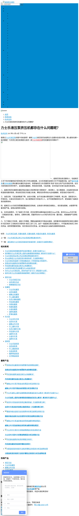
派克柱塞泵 (13, 26)
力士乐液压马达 (15, 13)
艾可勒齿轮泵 (14, 87)
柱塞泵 (7, 21)
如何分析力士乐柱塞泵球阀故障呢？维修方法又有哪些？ (25, 273)
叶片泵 (7, 50)
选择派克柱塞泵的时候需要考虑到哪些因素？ (21, 263)
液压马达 (8, 11)
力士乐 (34, 137)
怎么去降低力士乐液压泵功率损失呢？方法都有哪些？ (24, 258)
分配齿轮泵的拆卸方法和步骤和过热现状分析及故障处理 (25, 453)
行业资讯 (12, 95)
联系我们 (8, 104)
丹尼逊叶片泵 (14, 62)
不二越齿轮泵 (14, 82)
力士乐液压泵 (11, 137)
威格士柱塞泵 (14, 28)
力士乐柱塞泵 (14, 23)
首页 (6, 114)
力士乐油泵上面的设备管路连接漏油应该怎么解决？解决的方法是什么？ (31, 398)
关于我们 (12, 107)
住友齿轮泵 (13, 90)
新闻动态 (8, 92)
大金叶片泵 (13, 70)
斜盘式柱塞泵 (41, 234)
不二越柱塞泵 (14, 30)
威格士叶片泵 (14, 58)
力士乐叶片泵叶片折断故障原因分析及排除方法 (22, 435)
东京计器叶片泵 (15, 67)
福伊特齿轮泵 (14, 85)
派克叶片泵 (13, 55)
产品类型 (8, 102)
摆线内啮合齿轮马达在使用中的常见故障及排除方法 (24, 416)
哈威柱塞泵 (13, 43)
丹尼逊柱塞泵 (14, 38)
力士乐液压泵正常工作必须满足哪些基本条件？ (24, 238)
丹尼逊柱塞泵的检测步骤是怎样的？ (18, 444)
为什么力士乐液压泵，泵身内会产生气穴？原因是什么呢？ (26, 271)
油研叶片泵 (13, 65)
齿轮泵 (7, 75)
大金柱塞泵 (13, 45)
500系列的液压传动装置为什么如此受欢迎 (20, 268)
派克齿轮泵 (13, 80)
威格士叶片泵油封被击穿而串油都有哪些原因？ (22, 425)
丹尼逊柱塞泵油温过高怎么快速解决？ (19, 266)
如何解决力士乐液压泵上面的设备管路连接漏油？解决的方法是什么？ (30, 253)
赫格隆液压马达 (15, 18)
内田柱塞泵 (13, 40)
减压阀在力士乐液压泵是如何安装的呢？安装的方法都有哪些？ (30, 242)
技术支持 (12, 97)
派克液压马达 (14, 16)
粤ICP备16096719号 (41, 505)
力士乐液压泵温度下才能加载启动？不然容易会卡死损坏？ (26, 261)
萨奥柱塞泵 (13, 48)
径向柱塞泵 (8, 183)
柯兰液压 (8, 8)
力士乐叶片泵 (14, 53)
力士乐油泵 (30, 489)
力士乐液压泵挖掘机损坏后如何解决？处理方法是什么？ (25, 251)
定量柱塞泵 (31, 234)
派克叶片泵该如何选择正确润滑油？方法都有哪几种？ (24, 407)
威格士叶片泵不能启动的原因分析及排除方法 (21, 388)
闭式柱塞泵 (51, 234)
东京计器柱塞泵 (15, 35)
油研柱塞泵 (13, 33)
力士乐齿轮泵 (14, 77)
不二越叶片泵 (14, 60)
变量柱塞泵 (22, 234)
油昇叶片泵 (13, 72)
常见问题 (12, 99)
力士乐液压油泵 (11, 234)
